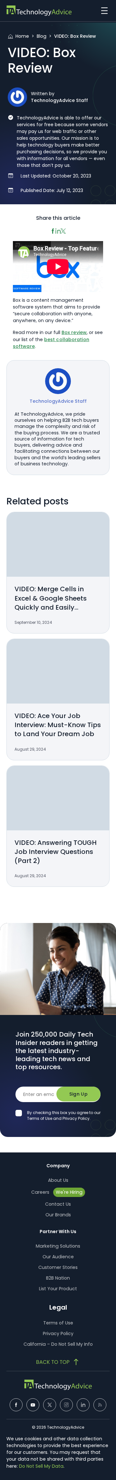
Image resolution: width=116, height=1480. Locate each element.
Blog (41, 36)
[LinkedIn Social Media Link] (83, 1404)
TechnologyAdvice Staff (59, 100)
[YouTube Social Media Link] (32, 1404)
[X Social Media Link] (49, 1404)
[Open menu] (103, 10)
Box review (74, 332)
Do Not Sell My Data (41, 1466)
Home (22, 36)
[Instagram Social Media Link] (66, 1404)
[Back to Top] (58, 1362)
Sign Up (78, 1094)
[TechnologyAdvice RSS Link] (99, 1404)
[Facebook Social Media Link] (16, 1404)
